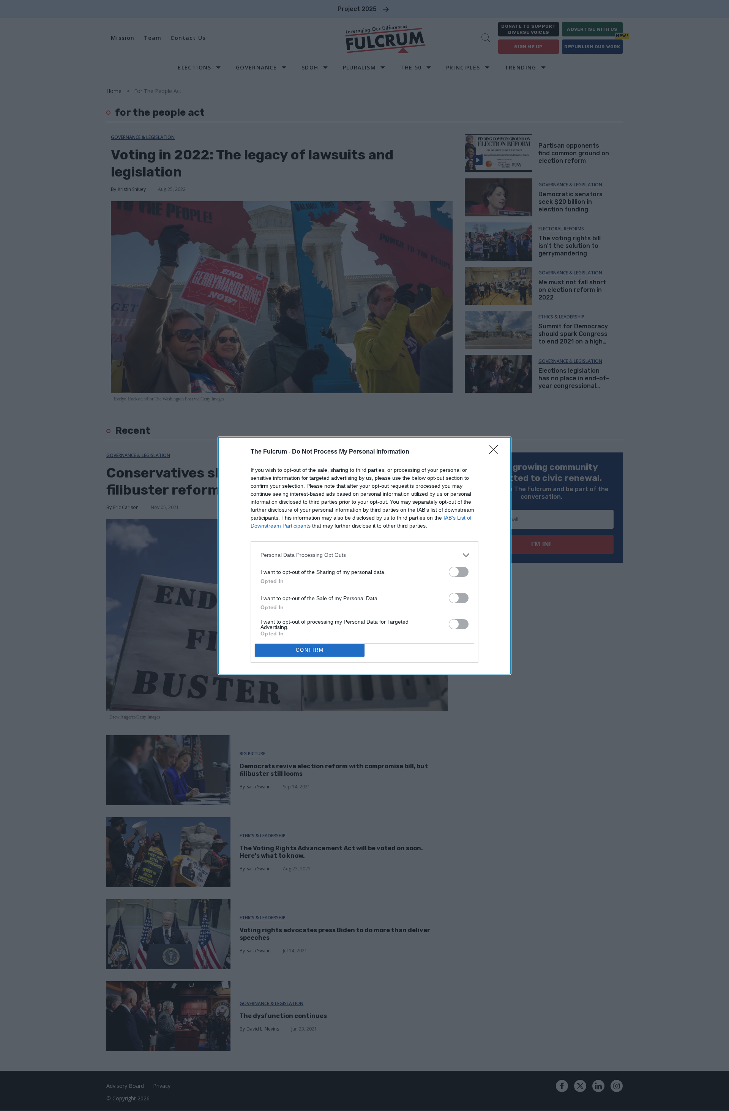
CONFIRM (310, 650)
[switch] (459, 572)
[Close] (496, 452)
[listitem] (364, 555)
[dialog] (364, 555)
